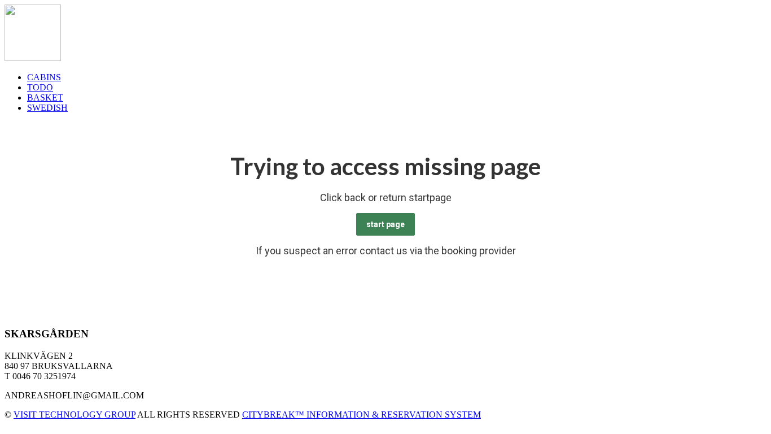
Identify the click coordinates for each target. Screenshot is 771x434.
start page (385, 224)
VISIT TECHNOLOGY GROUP (74, 414)
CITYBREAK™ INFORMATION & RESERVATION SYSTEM (361, 414)
